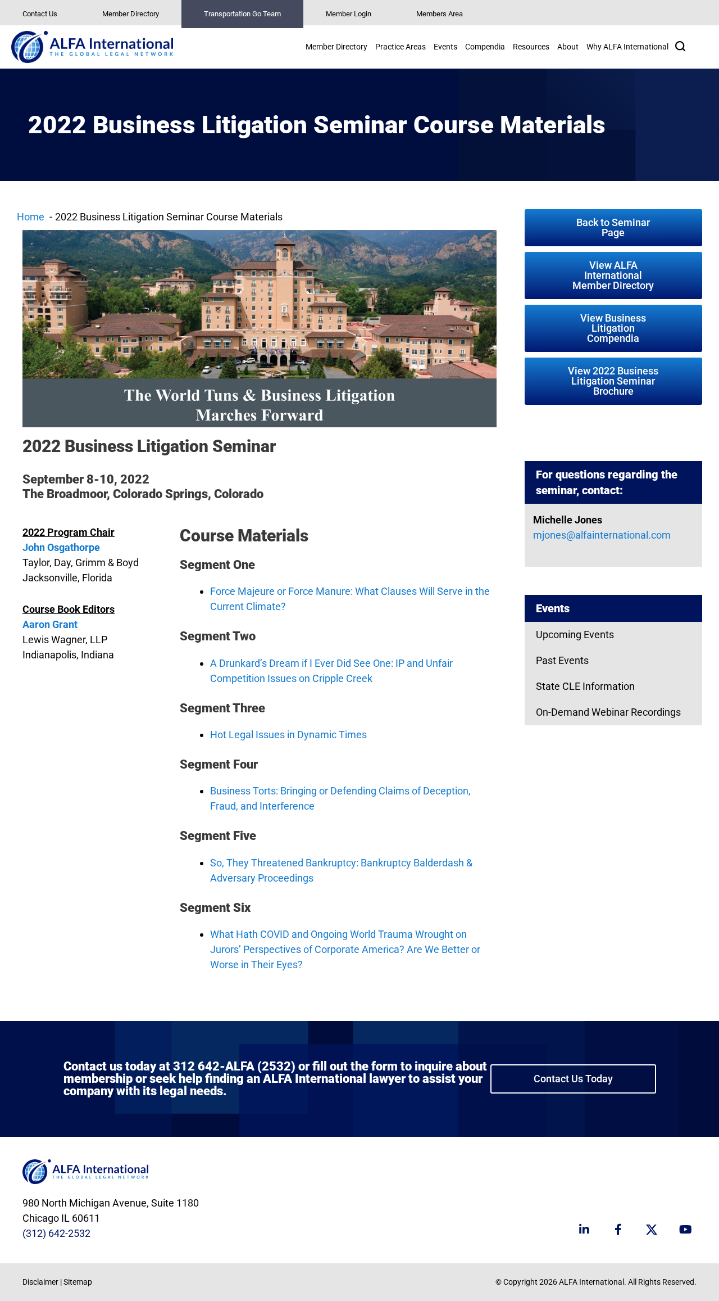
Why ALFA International (627, 46)
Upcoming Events (575, 634)
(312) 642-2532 (56, 1233)
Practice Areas (400, 46)
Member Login (348, 14)
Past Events (562, 660)
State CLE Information (585, 686)
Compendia (485, 46)
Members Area (439, 14)
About (568, 46)
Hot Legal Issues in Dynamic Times (288, 734)
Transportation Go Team (242, 14)
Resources (531, 46)
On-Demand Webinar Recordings (608, 712)
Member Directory (130, 14)
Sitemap (77, 1281)
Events (445, 46)
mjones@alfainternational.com (602, 535)
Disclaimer (40, 1281)
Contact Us (39, 14)
